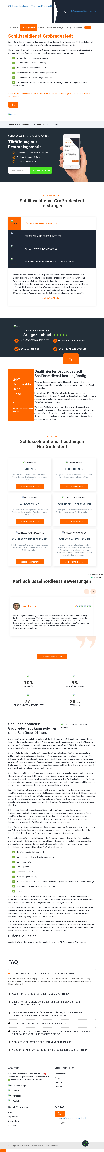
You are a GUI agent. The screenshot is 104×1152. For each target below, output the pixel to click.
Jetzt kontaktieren (50, 298)
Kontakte (78, 27)
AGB (10, 1112)
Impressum (13, 1117)
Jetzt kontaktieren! (30, 486)
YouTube (16, 1101)
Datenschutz (13, 1121)
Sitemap (58, 1087)
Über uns (12, 1125)
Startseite (14, 27)
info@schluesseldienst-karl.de (83, 11)
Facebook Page (19, 1086)
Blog (69, 27)
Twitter (16, 1091)
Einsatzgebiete (28, 27)
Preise (41, 27)
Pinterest (17, 1096)
